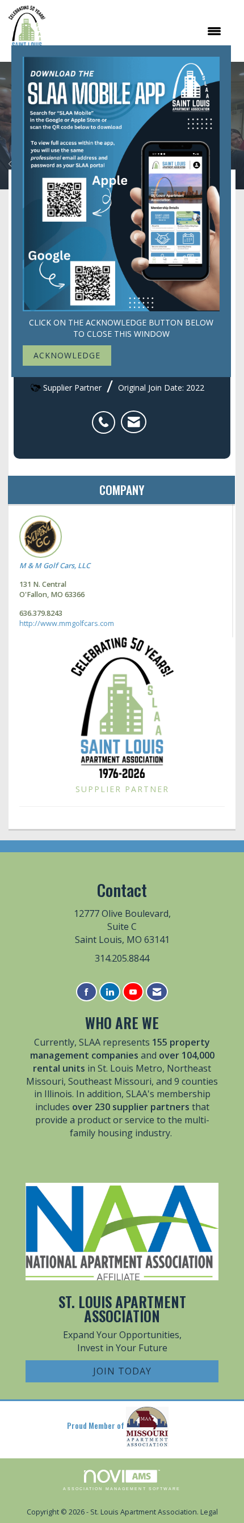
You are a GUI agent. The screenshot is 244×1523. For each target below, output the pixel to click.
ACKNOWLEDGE (66, 355)
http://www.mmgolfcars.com (66, 623)
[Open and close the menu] (139, 31)
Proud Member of (96, 1426)
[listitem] (106, 416)
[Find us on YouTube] (133, 992)
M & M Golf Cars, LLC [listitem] (54, 565)
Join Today (122, 1371)
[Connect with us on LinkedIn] (109, 992)
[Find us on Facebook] (86, 992)
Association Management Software (121, 1489)
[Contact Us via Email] (157, 992)
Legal (209, 1512)
